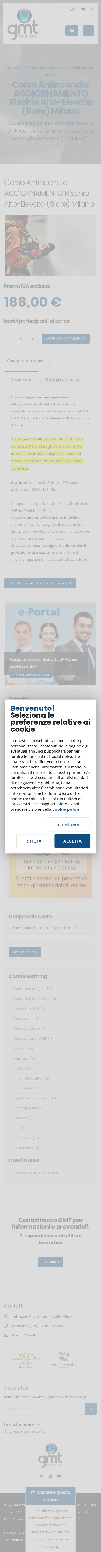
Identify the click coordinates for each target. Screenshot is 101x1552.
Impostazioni (68, 824)
